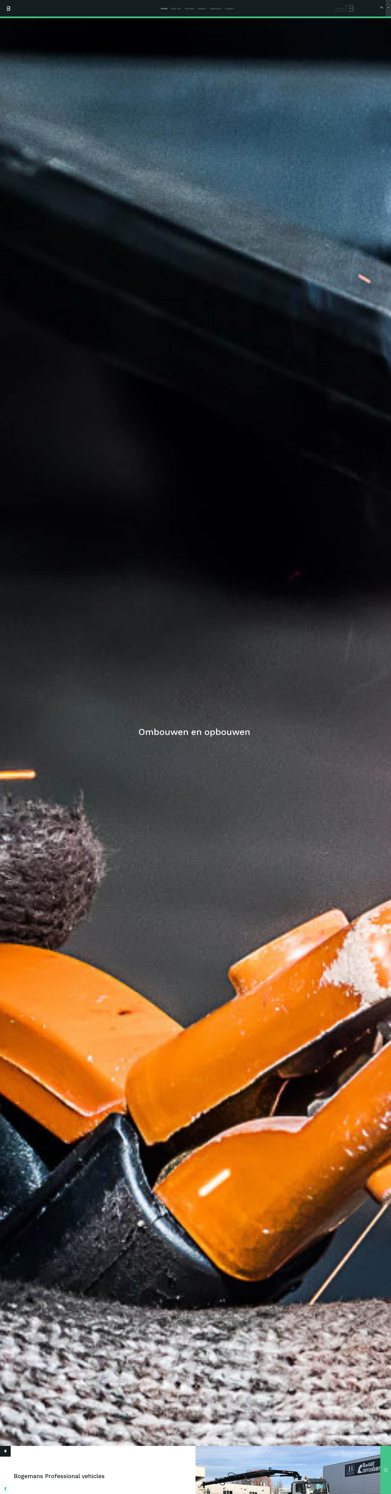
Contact (229, 8)
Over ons (176, 8)
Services (189, 8)
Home (164, 8)
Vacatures (215, 8)
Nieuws (202, 8)
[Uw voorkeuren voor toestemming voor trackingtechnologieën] (5, 1489)
